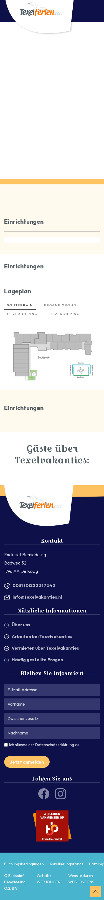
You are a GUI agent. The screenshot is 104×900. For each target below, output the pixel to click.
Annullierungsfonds (66, 863)
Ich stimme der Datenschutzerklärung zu (44, 744)
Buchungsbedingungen (24, 863)
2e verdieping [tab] (64, 314)
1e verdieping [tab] (22, 314)
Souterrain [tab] (20, 305)
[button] (34, 374)
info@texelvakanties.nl (37, 597)
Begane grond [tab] (60, 305)
